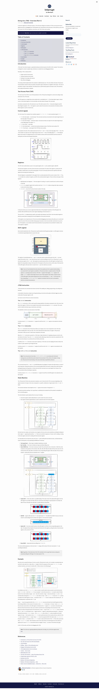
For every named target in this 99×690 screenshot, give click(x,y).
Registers (23, 45)
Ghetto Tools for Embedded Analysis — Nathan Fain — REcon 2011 (33, 663)
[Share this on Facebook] (66, 64)
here (21, 631)
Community (55, 684)
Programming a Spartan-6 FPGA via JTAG (29, 656)
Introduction (23, 40)
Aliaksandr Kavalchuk (28, 22)
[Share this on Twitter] (69, 64)
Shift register (23, 47)
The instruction (29, 51)
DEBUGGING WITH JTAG (25, 652)
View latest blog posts (70, 47)
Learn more (68, 59)
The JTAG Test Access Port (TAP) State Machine (30, 641)
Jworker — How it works (25, 650)
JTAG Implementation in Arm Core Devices (29, 649)
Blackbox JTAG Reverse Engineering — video (29, 661)
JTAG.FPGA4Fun (24, 643)
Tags (51, 16)
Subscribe (41, 16)
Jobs (58, 16)
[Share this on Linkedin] (71, 64)
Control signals (24, 44)
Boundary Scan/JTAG (25, 658)
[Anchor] (42, 20)
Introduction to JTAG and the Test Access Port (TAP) (31, 639)
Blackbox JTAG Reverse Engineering (28, 660)
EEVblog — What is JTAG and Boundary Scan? (29, 645)
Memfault (50, 12)
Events (61, 16)
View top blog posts (69, 53)
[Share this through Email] (76, 64)
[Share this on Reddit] (74, 64)
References (23, 60)
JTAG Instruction (24, 49)
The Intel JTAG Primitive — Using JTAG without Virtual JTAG (32, 654)
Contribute (46, 16)
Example (22, 58)
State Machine (24, 57)
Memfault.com (61, 684)
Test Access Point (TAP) (25, 42)
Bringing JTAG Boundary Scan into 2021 (28, 647)
